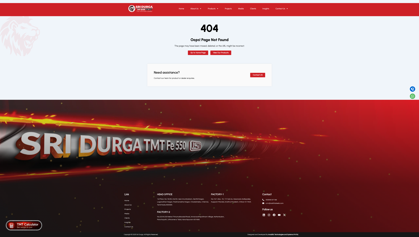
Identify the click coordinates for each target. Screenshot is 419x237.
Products (212, 8)
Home (181, 8)
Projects (228, 8)
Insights (265, 8)
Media (241, 8)
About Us (194, 8)
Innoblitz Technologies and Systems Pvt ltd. (283, 234)
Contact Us (280, 8)
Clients (253, 8)
